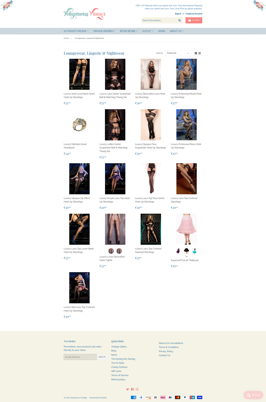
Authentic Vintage (75, 31)
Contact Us (164, 355)
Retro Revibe (128, 31)
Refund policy (118, 379)
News (114, 354)
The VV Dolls (117, 363)
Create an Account (194, 14)
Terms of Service (119, 375)
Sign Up (102, 357)
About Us (176, 31)
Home (66, 38)
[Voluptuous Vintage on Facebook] (132, 389)
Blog (113, 350)
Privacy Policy (166, 351)
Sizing (161, 31)
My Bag (196, 20)
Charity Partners (119, 367)
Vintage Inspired (103, 31)
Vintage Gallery (119, 346)
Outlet (147, 31)
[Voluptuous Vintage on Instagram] (137, 389)
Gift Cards (116, 371)
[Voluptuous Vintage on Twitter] (127, 389)
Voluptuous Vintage (78, 398)
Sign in (178, 14)
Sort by (159, 53)
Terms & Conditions (169, 347)
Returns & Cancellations (171, 343)
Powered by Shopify (98, 398)
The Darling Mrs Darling (123, 359)
